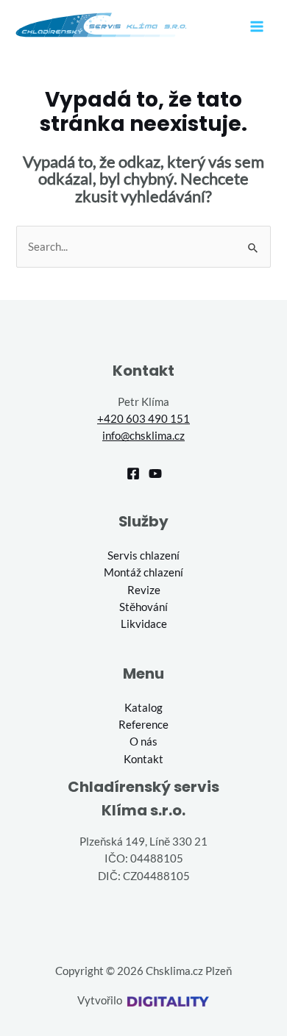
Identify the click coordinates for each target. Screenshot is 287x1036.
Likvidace (144, 624)
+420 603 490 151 (143, 418)
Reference (143, 724)
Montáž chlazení (143, 572)
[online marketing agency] (167, 1000)
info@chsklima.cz (143, 435)
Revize (143, 590)
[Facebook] (133, 473)
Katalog (143, 707)
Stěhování (143, 607)
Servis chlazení (143, 555)
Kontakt (143, 759)
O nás (143, 741)
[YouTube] (155, 473)
